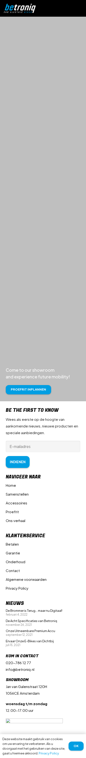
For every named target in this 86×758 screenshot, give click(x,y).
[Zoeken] (71, 8)
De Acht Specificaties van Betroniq (31, 621)
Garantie (13, 553)
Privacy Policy (17, 588)
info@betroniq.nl (20, 669)
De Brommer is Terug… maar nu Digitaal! (34, 610)
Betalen (12, 544)
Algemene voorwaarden (26, 579)
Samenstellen (17, 494)
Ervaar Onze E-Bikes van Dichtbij (30, 641)
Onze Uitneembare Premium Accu (30, 631)
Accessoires (16, 503)
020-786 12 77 (18, 662)
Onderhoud (15, 561)
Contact (13, 570)
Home (11, 485)
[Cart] (80, 8)
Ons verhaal (15, 520)
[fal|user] (62, 8)
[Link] (20, 8)
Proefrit (12, 511)
